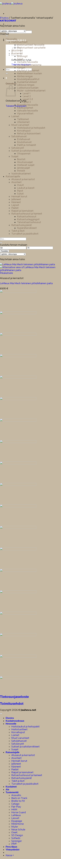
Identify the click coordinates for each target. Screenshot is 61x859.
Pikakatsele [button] (6, 273)
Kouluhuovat (24, 142)
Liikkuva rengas (25, 84)
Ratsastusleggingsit (28, 219)
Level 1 (26, 93)
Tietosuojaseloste (14, 697)
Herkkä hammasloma (29, 64)
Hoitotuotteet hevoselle (30, 44)
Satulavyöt (17, 147)
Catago (15, 803)
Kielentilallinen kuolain (29, 73)
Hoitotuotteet (19, 41)
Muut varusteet (20, 124)
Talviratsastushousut (29, 222)
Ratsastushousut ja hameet (26, 213)
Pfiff (13, 843)
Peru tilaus (11, 847)
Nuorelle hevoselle (27, 104)
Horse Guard (18, 812)
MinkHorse (17, 823)
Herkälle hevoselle (27, 62)
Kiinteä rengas (25, 76)
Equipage (16, 821)
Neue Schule (18, 829)
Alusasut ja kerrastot (23, 179)
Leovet (15, 818)
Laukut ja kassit (25, 187)
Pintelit (21, 170)
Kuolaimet (11, 786)
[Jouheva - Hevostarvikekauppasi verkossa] (11, 3)
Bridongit (22, 56)
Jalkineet (16, 199)
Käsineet (16, 202)
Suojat (14, 156)
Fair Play (16, 806)
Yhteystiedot (12, 849)
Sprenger (16, 841)
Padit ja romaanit (26, 145)
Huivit (20, 185)
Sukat (20, 193)
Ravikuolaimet (25, 107)
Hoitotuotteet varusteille (31, 47)
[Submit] (7, 35)
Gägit (20, 59)
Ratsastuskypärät (21, 225)
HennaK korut (19, 196)
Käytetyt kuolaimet (28, 70)
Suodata (4, 251)
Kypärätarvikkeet (27, 227)
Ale (7, 789)
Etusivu (4, 17)
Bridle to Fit (18, 800)
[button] (6, 78)
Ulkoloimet (23, 122)
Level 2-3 (28, 99)
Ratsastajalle (13, 176)
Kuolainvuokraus (15, 721)
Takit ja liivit (18, 230)
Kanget (21, 67)
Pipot (20, 190)
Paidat (15, 207)
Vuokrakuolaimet (21, 173)
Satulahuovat (19, 136)
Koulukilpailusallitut (28, 79)
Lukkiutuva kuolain (27, 87)
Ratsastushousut (26, 216)
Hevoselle (11, 39)
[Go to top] (1, 713)
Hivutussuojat (25, 162)
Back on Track (19, 798)
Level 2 (27, 96)
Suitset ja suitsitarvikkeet (25, 150)
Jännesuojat (23, 167)
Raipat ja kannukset (22, 210)
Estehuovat (23, 139)
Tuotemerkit (12, 792)
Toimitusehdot (11, 703)
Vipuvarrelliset (25, 113)
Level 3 (27, 102)
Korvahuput (24, 130)
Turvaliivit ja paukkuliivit (24, 233)
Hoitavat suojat (25, 165)
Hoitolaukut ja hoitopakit (31, 127)
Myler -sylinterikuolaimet (31, 90)
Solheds (15, 838)
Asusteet (16, 182)
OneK (14, 832)
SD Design (17, 835)
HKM (14, 809)
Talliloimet (23, 119)
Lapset (15, 205)
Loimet (15, 116)
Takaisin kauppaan (16, 105)
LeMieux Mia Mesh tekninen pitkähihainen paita (26, 283)
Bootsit (21, 159)
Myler (14, 826)
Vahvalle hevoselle (27, 110)
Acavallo (16, 795)
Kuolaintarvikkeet (27, 82)
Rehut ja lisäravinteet (29, 133)
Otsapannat (23, 153)
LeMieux (16, 815)
